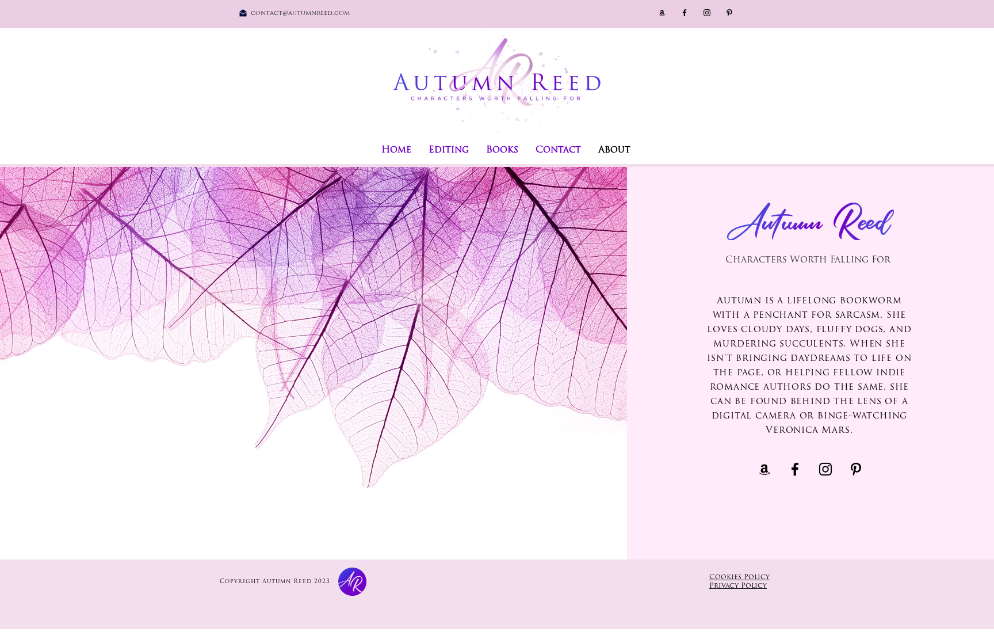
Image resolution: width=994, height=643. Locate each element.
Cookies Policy (739, 577)
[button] (502, 150)
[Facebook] (684, 12)
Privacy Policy (738, 586)
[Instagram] (707, 12)
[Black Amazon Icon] (662, 12)
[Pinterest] (729, 12)
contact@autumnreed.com (300, 13)
